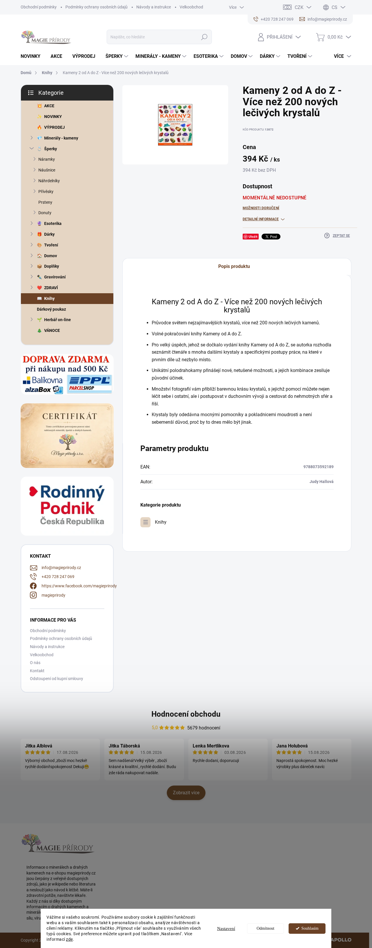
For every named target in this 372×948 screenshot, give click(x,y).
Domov (50, 255)
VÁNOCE (52, 330)
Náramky (46, 159)
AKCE (49, 105)
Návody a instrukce (153, 7)
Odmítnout (265, 928)
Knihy (49, 298)
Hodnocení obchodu (186, 714)
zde (69, 939)
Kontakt (37, 670)
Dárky (49, 234)
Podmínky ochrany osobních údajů (96, 7)
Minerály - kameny (61, 138)
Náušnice (46, 170)
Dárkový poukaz (51, 309)
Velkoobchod (191, 7)
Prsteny (45, 202)
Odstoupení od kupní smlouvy (56, 678)
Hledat (204, 37)
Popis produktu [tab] (234, 266)
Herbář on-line (57, 319)
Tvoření (51, 245)
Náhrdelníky (49, 180)
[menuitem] (33, 56)
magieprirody (53, 595)
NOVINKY (53, 116)
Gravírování (55, 277)
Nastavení (226, 928)
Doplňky (51, 266)
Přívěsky (45, 191)
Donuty (44, 212)
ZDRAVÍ (51, 287)
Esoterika (53, 223)
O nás (35, 662)
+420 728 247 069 (58, 576)
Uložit (252, 236)
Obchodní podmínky (39, 7)
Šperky (50, 148)
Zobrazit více (186, 792)
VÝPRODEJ (54, 127)
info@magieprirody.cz (61, 567)
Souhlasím (310, 928)
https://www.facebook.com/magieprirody (79, 586)
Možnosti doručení (261, 208)
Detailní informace (261, 219)
